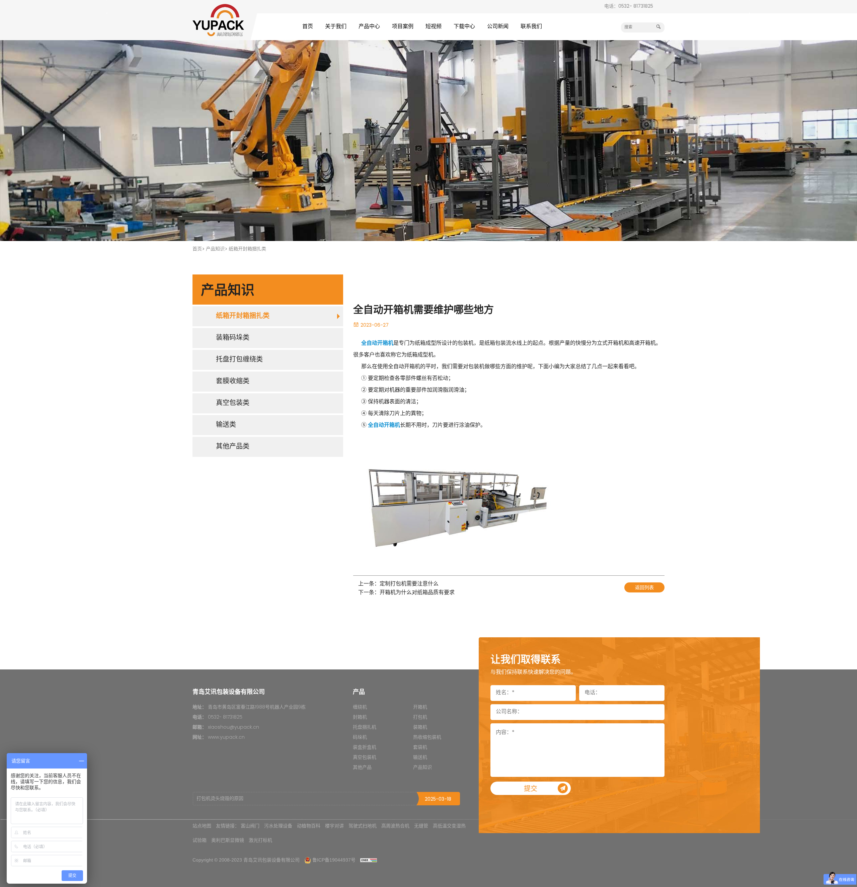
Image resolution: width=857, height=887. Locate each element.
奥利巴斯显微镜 (227, 840)
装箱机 (420, 727)
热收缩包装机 (427, 737)
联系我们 (531, 26)
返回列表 (644, 588)
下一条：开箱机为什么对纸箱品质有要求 (406, 593)
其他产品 (362, 768)
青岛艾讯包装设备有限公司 (271, 860)
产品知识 (215, 249)
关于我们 (335, 26)
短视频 (433, 26)
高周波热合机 (395, 825)
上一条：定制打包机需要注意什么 (398, 584)
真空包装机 (364, 757)
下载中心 (464, 26)
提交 (530, 789)
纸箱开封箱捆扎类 (247, 249)
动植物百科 (308, 825)
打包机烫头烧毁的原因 (220, 799)
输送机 (420, 757)
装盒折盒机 (364, 747)
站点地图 (201, 825)
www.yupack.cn (226, 737)
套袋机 (420, 747)
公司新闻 (498, 26)
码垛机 (360, 737)
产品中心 (369, 26)
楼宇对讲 (334, 825)
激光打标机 (260, 840)
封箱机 (360, 717)
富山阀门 (250, 825)
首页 (307, 26)
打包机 (420, 717)
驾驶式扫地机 (362, 825)
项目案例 (402, 26)
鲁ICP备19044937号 (334, 860)
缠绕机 (360, 707)
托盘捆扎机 (364, 727)
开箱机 (420, 707)
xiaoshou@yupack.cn (233, 727)
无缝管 (421, 825)
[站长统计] (368, 860)
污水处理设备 (278, 825)
